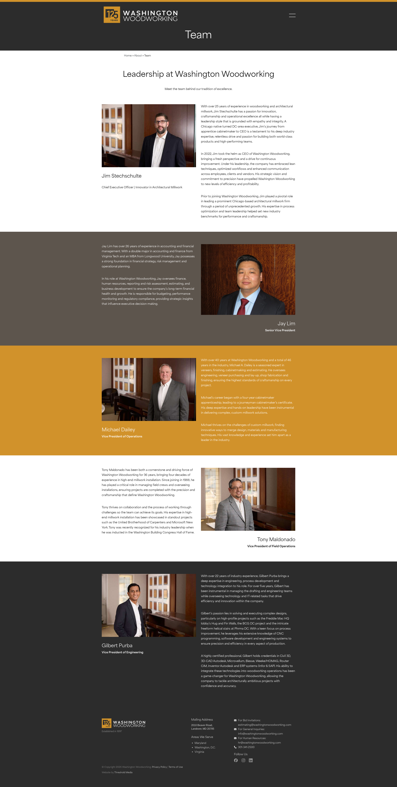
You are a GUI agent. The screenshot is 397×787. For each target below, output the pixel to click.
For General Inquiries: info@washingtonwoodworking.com (260, 731)
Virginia (199, 752)
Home (128, 56)
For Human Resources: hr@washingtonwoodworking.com (259, 740)
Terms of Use (176, 767)
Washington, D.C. (205, 748)
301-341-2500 (246, 747)
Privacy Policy (159, 767)
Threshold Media (123, 772)
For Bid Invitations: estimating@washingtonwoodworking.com (264, 722)
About (138, 56)
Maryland (200, 743)
